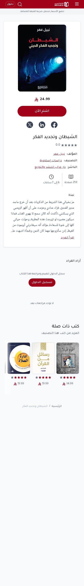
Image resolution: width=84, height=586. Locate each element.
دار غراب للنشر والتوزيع (50, 167)
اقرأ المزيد (67, 238)
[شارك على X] (30, 125)
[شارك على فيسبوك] (54, 125)
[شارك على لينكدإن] (42, 125)
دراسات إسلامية (51, 161)
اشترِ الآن (42, 111)
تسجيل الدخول (42, 282)
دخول (10, 4)
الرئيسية (57, 406)
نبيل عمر (59, 154)
